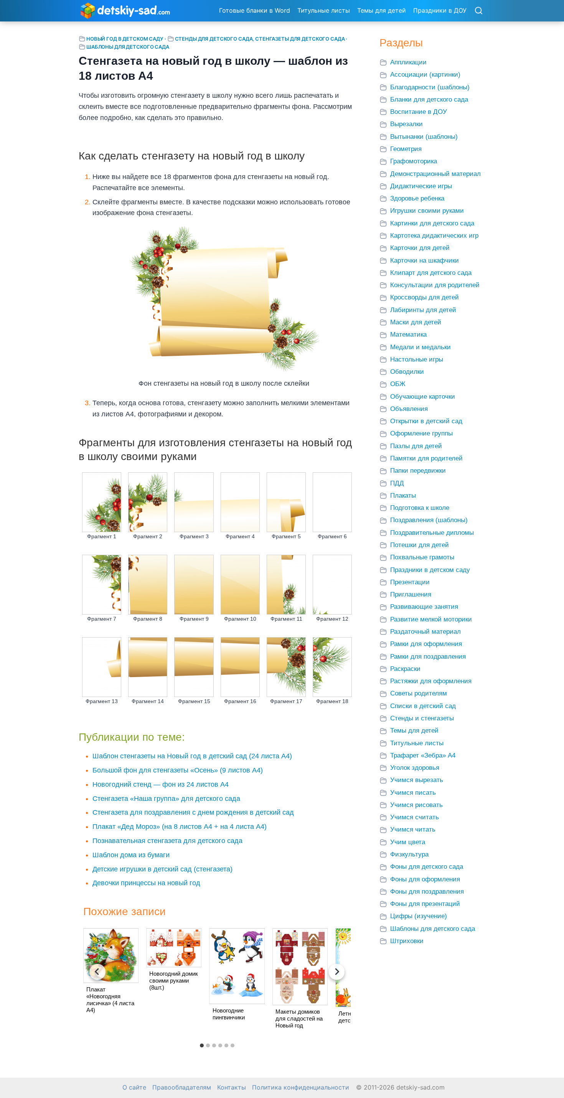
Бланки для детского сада (429, 99)
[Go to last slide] (97, 972)
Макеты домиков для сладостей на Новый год (299, 1018)
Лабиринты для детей (423, 310)
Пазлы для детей (416, 446)
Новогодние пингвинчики (229, 1014)
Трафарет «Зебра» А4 (422, 755)
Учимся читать (412, 829)
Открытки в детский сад (426, 421)
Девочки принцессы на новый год (146, 883)
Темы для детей (381, 10)
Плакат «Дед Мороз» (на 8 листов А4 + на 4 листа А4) (179, 826)
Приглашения (410, 594)
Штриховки (407, 941)
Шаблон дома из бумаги (131, 855)
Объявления (409, 409)
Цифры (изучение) (418, 916)
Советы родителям (418, 693)
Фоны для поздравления (427, 891)
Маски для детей (415, 322)
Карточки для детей (420, 247)
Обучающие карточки (422, 396)
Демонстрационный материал (435, 174)
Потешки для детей (419, 545)
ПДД (397, 483)
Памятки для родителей (426, 458)
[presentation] (111, 955)
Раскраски (405, 668)
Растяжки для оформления (431, 681)
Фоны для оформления (425, 879)
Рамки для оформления (426, 644)
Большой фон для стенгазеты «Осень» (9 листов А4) (177, 770)
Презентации (410, 582)
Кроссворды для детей (424, 297)
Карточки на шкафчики (424, 260)
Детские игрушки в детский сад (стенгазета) (162, 869)
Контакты (231, 1087)
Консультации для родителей (435, 285)
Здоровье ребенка (417, 198)
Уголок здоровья (414, 767)
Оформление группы (421, 433)
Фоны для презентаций (425, 903)
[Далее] (337, 972)
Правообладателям (181, 1087)
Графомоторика (413, 161)
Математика (408, 334)
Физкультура (409, 854)
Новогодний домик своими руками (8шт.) (173, 980)
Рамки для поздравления (428, 656)
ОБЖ (398, 384)
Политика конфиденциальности (300, 1087)
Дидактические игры (421, 186)
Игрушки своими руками (427, 210)
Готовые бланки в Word (254, 10)
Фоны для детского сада (426, 866)
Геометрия (406, 149)
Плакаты (403, 495)
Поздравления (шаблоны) (429, 520)
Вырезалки (406, 124)
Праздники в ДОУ (440, 10)
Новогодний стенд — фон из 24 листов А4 (160, 784)
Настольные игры (416, 359)
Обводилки (407, 371)
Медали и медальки (420, 347)
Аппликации (408, 62)
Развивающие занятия (424, 606)
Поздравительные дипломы (432, 532)
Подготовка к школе (419, 507)
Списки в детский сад (423, 706)
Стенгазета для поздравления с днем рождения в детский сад (193, 812)
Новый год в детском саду (124, 39)
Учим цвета (407, 842)
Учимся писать (413, 792)
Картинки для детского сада (432, 223)
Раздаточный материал (425, 631)
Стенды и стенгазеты (422, 718)
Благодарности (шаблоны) (430, 87)
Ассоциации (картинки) (425, 74)
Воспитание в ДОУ (418, 111)
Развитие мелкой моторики (431, 619)
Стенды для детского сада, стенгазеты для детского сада (260, 39)
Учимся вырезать (416, 780)
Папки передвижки (418, 470)
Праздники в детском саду (430, 570)
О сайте (134, 1087)
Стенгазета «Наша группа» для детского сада (166, 798)
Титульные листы (323, 10)
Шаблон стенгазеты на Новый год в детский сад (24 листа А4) (192, 756)
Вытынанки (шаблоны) (424, 136)
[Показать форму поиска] (478, 11)
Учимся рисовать (416, 805)
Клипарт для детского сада (431, 272)
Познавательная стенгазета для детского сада (167, 841)
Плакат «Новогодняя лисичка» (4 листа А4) (110, 999)
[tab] (202, 1045)
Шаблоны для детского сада (127, 47)
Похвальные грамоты (422, 557)
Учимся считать (414, 817)
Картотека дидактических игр (434, 235)
